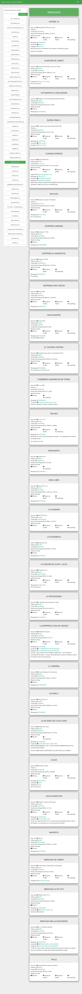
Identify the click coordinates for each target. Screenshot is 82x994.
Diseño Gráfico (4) (15, 77)
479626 (40, 68)
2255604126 (40, 295)
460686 (40, 674)
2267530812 (42, 434)
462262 (40, 323)
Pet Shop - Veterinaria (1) (15, 207)
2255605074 (40, 460)
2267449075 (42, 942)
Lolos (40, 782)
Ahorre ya (41, 44)
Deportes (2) (15, 68)
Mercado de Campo (43, 880)
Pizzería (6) (15, 216)
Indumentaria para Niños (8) (15, 122)
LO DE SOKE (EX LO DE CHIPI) (48, 743)
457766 (40, 293)
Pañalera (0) (15, 189)
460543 (40, 728)
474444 (40, 545)
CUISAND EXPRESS (45, 178)
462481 (40, 840)
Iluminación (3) (15, 108)
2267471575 (40, 203)
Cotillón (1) (15, 63)
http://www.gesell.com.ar (45, 174)
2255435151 (40, 547)
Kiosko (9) (15, 135)
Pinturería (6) (15, 211)
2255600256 (42, 336)
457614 (40, 488)
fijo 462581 (40, 325)
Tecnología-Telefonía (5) (15, 229)
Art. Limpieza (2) (15, 18)
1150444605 (40, 606)
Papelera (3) (15, 193)
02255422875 (40, 676)
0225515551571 (41, 263)
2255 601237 (42, 780)
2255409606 (40, 357)
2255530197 (40, 130)
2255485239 (40, 389)
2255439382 (40, 70)
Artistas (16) (15, 32)
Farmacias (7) (15, 90)
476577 (40, 867)
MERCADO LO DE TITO (46, 910)
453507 (40, 161)
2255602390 (42, 42)
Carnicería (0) (15, 50)
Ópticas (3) (15, 175)
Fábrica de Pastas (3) (15, 86)
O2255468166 (41, 969)
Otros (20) (15, 180)
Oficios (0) (15, 171)
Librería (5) (15, 148)
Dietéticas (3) (15, 72)
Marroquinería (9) (15, 157)
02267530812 (40, 423)
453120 (40, 234)
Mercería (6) (15, 166)
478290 (40, 929)
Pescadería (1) (15, 202)
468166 (40, 967)
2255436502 (42, 908)
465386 (40, 701)
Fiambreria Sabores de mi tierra (47, 402)
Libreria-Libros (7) (15, 153)
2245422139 (40, 806)
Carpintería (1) (15, 54)
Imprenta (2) (15, 113)
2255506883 (40, 31)
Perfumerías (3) (15, 198)
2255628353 (40, 102)
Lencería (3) (15, 144)
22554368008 (40, 236)
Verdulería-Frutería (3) (15, 234)
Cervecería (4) (15, 59)
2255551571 (42, 274)
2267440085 (42, 851)
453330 (40, 421)
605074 (40, 458)
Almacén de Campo (43, 81)
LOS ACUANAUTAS (44, 819)
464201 (40, 572)
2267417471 (42, 176)
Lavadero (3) (15, 139)
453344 (40, 604)
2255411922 (42, 585)
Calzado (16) (15, 45)
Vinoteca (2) (15, 238)
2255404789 (40, 899)
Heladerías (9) (15, 104)
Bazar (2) (15, 36)
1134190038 (40, 635)
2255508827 (40, 703)
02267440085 (40, 842)
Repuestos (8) (15, 225)
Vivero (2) (15, 243)
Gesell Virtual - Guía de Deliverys (12, 2)
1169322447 (40, 730)
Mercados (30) (15, 162)
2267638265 (40, 869)
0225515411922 (41, 574)
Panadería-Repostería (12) (15, 184)
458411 (40, 355)
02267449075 (40, 931)
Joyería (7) (15, 126)
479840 (40, 100)
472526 (40, 804)
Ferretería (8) (15, 95)
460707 (40, 897)
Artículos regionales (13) (15, 27)
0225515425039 (41, 519)
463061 (40, 633)
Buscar (23, 14)
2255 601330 (40, 769)
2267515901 (40, 490)
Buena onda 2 (43, 143)
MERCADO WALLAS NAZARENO (48, 944)
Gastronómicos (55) (15, 99)
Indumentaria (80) (15, 117)
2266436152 (42, 555)
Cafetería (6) (15, 41)
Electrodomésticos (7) (15, 81)
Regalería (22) (15, 220)
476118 (40, 261)
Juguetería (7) (15, 130)
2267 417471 (40, 163)
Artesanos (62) (15, 23)
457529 (40, 517)
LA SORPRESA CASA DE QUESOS (49, 648)
